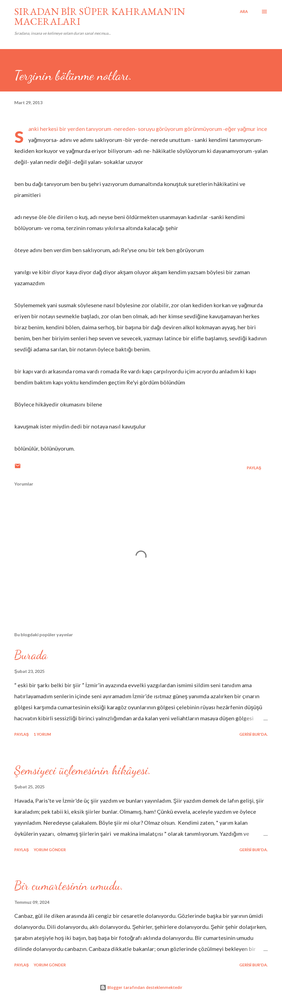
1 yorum (42, 734)
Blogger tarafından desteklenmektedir (144, 987)
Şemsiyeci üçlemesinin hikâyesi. (82, 770)
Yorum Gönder (50, 849)
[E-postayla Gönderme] (17, 467)
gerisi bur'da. (253, 734)
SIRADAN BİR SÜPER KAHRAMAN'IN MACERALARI (99, 16)
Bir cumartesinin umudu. (68, 885)
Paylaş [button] (254, 467)
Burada (30, 655)
